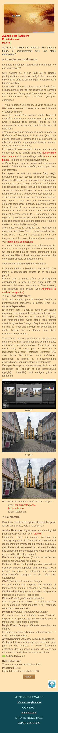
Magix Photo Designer (15, 625)
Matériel (6, 42)
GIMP (5, 581)
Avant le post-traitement (15, 36)
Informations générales (29, 702)
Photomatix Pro (11, 668)
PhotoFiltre (8, 612)
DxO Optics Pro (11, 661)
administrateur (29, 712)
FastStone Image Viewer (16, 557)
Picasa (6, 598)
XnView (6, 639)
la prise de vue (16, 508)
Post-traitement (10, 39)
